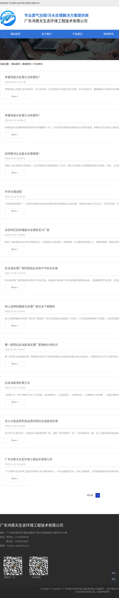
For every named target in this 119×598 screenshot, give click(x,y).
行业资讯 (38, 64)
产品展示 (77, 34)
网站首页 (15, 34)
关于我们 (46, 34)
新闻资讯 (27, 64)
